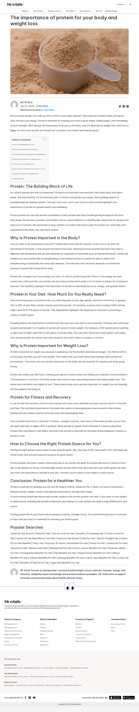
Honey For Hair (97, 543)
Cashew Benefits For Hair (43, 557)
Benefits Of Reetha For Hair (34, 562)
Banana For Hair (19, 548)
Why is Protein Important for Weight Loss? (27, 159)
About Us (99, 11)
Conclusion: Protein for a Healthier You (25, 174)
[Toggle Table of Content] (43, 139)
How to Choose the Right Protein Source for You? (29, 169)
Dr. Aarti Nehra (48, 110)
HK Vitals (26, 102)
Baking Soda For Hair (60, 548)
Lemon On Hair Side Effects (30, 538)
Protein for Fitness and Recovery (23, 164)
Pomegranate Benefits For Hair (36, 553)
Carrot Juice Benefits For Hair (101, 557)
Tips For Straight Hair (107, 538)
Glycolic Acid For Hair (63, 533)
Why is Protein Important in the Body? (25, 149)
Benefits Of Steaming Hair (89, 533)
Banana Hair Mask (38, 548)
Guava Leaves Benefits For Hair (89, 548)
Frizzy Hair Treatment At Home (49, 543)
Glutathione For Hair (77, 543)
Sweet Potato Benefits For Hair (94, 553)
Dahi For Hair (88, 538)
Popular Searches (18, 178)
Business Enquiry (111, 11)
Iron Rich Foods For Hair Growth (63, 538)
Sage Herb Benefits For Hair (65, 562)
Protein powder (18, 463)
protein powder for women (29, 337)
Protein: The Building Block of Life (23, 144)
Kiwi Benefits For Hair (65, 553)
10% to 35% (16, 305)
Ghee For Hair (43, 533)
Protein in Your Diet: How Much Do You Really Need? (29, 154)
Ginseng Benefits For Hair (71, 557)
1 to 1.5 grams (39, 328)
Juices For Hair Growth (22, 533)
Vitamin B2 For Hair (117, 543)
